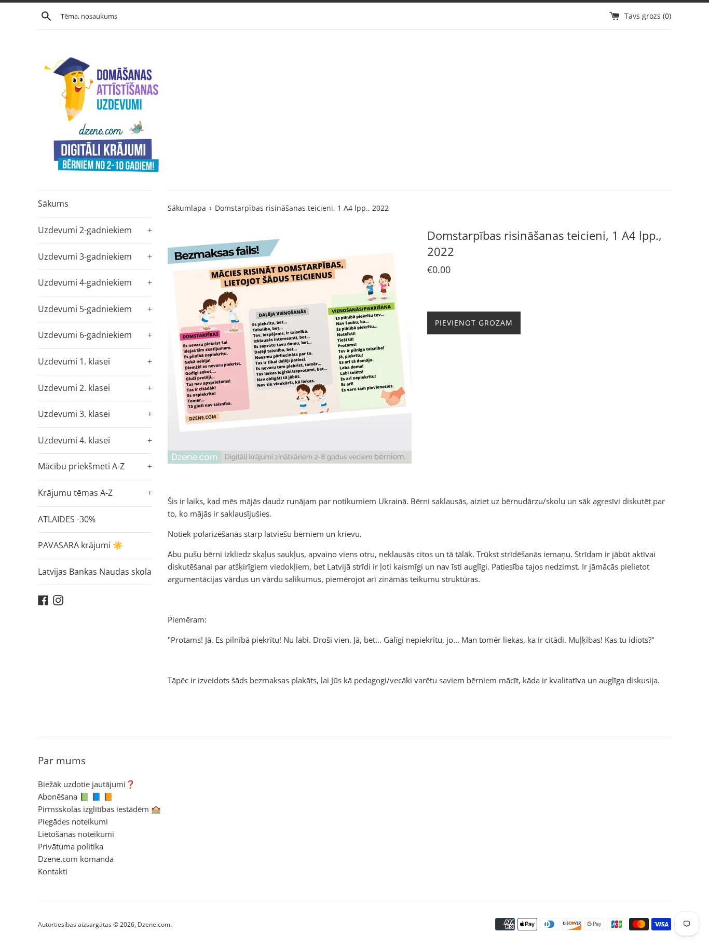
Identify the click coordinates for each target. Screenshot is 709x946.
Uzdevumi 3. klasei (95, 414)
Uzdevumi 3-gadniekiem (95, 256)
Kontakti (52, 871)
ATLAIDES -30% (67, 519)
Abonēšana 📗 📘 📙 (75, 796)
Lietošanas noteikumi (76, 834)
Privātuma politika (70, 846)
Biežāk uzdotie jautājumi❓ (86, 784)
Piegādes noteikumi (73, 821)
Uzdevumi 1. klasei (95, 361)
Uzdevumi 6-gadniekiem (95, 335)
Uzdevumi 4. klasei (95, 440)
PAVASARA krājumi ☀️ (80, 545)
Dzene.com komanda (76, 859)
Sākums (53, 203)
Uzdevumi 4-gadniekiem (95, 282)
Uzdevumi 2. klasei (95, 388)
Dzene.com (154, 924)
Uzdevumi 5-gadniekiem (95, 309)
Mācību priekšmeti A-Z (95, 466)
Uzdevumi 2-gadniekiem (95, 230)
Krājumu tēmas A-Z (95, 492)
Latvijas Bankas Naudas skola (95, 571)
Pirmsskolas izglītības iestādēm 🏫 (99, 809)
